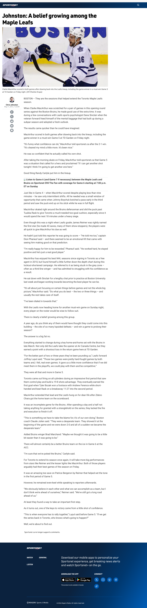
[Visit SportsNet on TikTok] (96, 586)
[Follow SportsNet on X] (96, 579)
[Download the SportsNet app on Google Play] (83, 579)
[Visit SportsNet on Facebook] (109, 579)
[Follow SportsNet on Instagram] (116, 579)
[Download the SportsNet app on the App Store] (68, 579)
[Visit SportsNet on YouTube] (103, 579)
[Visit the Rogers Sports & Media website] (37, 603)
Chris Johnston (12, 104)
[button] (138, 5)
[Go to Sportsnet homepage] (10, 5)
